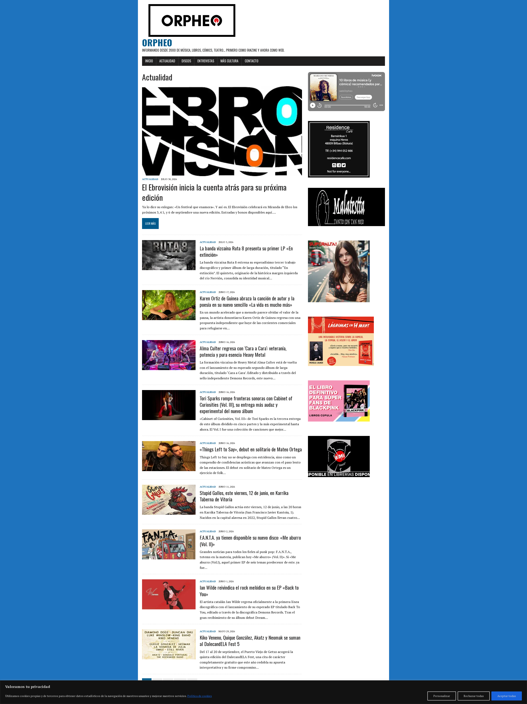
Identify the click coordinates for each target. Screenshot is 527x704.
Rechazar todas (474, 696)
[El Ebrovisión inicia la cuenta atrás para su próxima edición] (222, 173)
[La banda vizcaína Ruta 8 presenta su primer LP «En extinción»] (169, 267)
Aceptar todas (506, 696)
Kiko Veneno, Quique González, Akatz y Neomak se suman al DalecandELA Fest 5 (250, 640)
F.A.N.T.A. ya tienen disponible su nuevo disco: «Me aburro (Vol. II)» (250, 540)
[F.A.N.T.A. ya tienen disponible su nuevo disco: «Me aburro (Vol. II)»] (169, 556)
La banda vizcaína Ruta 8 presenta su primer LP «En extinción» (246, 251)
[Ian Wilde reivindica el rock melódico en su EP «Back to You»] (169, 606)
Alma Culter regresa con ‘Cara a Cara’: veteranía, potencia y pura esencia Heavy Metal (243, 351)
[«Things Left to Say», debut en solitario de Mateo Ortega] (169, 468)
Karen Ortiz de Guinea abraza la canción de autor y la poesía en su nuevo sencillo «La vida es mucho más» (247, 301)
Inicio (149, 60)
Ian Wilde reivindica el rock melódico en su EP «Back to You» (249, 590)
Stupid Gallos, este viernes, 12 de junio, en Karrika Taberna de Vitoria (244, 496)
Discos (186, 60)
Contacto (251, 60)
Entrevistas (205, 60)
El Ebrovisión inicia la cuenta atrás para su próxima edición (214, 192)
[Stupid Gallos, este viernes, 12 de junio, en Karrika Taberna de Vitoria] (169, 512)
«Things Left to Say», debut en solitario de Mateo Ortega (251, 449)
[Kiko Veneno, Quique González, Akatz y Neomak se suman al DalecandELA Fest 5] (169, 656)
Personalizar (441, 696)
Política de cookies (199, 696)
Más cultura (229, 60)
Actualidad (167, 60)
